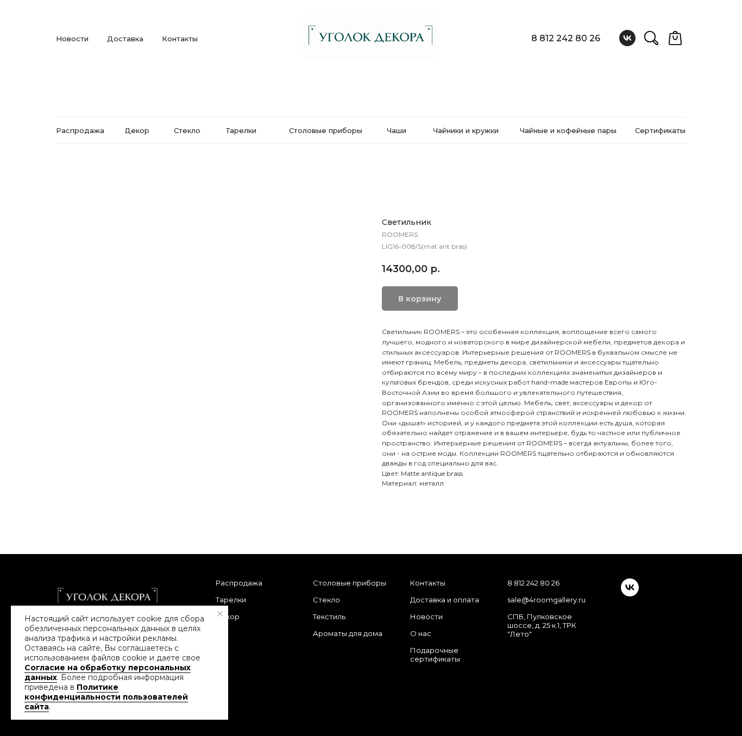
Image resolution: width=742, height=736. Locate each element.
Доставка (125, 38)
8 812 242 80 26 (565, 38)
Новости (72, 38)
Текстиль (329, 616)
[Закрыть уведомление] (220, 613)
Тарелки (231, 599)
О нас (420, 633)
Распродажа (239, 582)
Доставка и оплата (444, 599)
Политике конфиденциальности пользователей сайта (106, 697)
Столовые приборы (349, 582)
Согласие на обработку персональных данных (107, 672)
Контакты (180, 38)
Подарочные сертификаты (435, 654)
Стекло (326, 599)
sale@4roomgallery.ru (546, 599)
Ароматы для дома (347, 633)
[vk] (627, 38)
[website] (651, 38)
